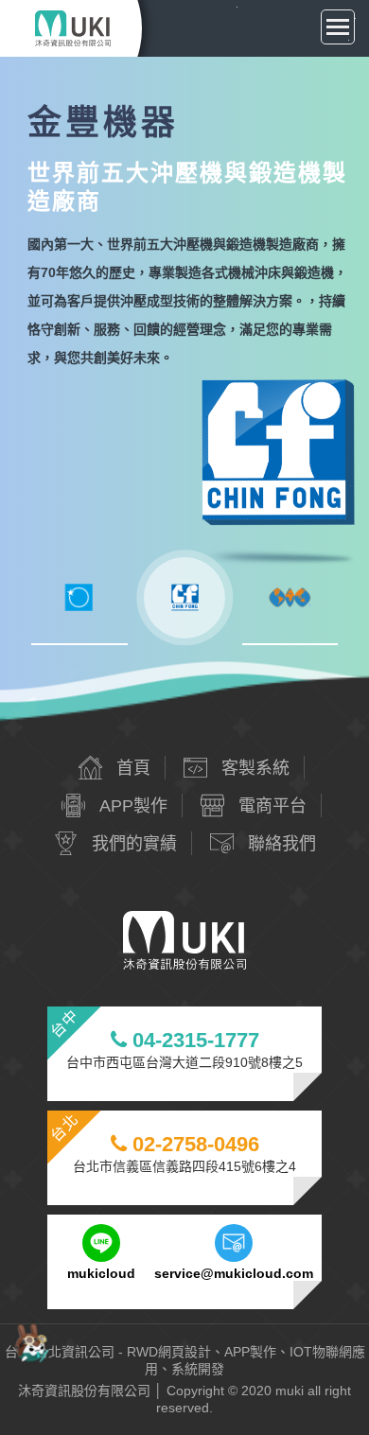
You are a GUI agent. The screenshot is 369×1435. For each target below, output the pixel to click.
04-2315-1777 (193, 1040)
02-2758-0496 (193, 1144)
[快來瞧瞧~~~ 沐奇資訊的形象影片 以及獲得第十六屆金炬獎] (32, 1342)
